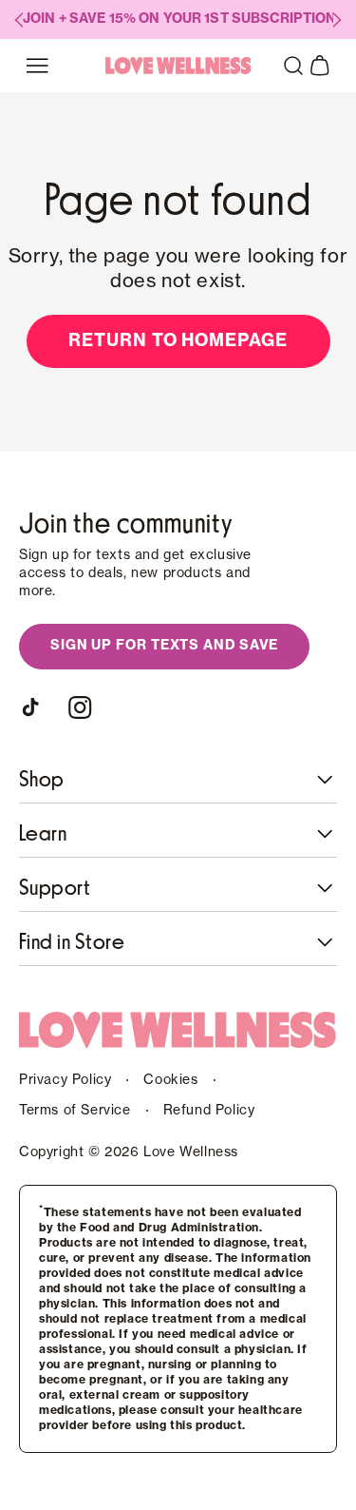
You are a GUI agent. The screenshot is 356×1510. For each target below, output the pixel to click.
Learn (42, 834)
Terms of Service (75, 1110)
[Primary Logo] (178, 65)
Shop (42, 779)
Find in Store (71, 942)
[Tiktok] (34, 707)
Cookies (170, 1080)
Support (54, 888)
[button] (293, 65)
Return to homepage (177, 340)
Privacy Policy (65, 1080)
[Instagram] (80, 707)
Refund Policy (209, 1110)
